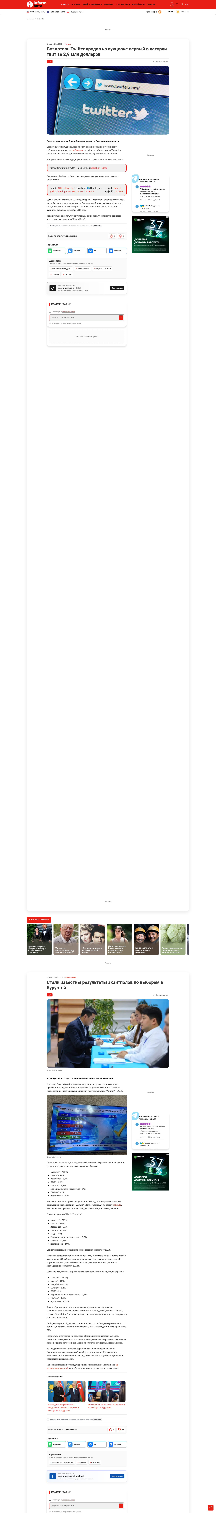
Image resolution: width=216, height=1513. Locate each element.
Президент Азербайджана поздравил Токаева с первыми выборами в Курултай (63, 1407)
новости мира (83, 269)
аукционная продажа (62, 269)
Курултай (95, 1462)
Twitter (67, 274)
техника (55, 274)
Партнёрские (138, 4)
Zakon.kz (117, 1204)
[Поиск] (176, 4)
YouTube (151, 4)
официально (71, 977)
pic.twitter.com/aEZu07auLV (79, 191)
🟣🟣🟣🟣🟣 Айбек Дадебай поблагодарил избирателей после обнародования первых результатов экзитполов (152, 191)
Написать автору (161, 62)
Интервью (109, 4)
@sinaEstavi (56, 191)
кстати (68, 44)
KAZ (187, 4)
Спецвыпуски (123, 4)
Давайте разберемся (92, 4)
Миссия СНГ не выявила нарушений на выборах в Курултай (106, 1406)
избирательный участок (62, 1462)
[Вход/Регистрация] (181, 4)
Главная (30, 19)
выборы (82, 1462)
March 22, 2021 (118, 189)
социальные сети (103, 269)
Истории (76, 4)
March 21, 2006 (99, 167)
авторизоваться (68, 312)
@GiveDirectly (65, 187)
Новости (65, 4)
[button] (178, 12)
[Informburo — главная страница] (37, 4)
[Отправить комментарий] (121, 317)
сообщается (77, 150)
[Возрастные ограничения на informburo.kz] (171, 4)
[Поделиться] (211, 1508)
